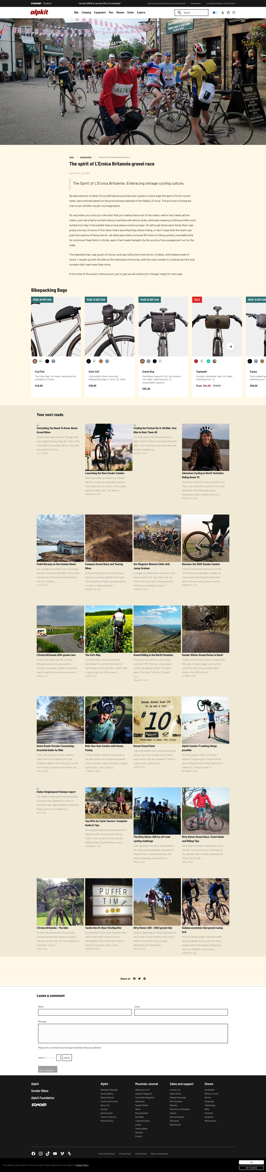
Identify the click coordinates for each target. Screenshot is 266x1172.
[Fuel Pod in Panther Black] (47, 361)
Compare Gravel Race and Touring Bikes (104, 566)
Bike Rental (175, 1124)
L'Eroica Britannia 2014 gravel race (56, 654)
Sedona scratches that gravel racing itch (202, 930)
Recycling (174, 1120)
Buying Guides (141, 1113)
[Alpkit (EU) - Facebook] (33, 1153)
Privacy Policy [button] (82, 1165)
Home (71, 157)
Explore (141, 12)
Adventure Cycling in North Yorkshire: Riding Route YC (203, 475)
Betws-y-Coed (211, 1093)
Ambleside (209, 1089)
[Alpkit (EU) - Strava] (69, 1153)
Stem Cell (94, 371)
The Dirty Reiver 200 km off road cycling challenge (152, 839)
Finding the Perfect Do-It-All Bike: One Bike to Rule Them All (155, 430)
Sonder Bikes (39, 1091)
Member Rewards (178, 1097)
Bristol (208, 1097)
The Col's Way (93, 654)
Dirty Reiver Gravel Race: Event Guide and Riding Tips (203, 839)
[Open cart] (228, 12)
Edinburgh (209, 1101)
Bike (76, 12)
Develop (139, 1132)
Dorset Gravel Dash (144, 745)
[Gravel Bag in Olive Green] (161, 361)
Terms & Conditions (106, 1153)
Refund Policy (107, 1120)
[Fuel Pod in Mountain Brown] (35, 361)
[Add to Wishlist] (77, 299)
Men (111, 12)
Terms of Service (108, 1116)
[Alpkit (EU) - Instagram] (40, 1153)
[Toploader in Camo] (214, 361)
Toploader (201, 371)
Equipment (100, 12)
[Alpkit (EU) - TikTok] (48, 1153)
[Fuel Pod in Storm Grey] (53, 361)
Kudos (138, 1124)
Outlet (130, 12)
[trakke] (47, 3)
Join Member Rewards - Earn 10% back (220, 3)
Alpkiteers (140, 1101)
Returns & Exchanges (180, 1109)
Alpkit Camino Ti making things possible (199, 748)
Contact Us (175, 1089)
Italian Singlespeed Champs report (56, 791)
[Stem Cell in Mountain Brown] (101, 361)
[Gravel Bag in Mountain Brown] (142, 361)
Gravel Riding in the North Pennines (153, 654)
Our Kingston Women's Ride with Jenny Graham (152, 566)
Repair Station (107, 1097)
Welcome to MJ (142, 1089)
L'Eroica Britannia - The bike (52, 927)
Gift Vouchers (176, 1101)
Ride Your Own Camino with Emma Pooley (104, 748)
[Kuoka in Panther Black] (250, 361)
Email (137, 1006)
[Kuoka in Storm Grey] (256, 361)
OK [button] (251, 1162)
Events (138, 1136)
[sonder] (36, 3)
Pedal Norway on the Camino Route (56, 564)
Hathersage (210, 1105)
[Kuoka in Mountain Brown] (262, 361)
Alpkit (35, 1084)
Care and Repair (177, 1116)
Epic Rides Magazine (144, 1097)
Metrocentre (210, 1120)
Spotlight (139, 1116)
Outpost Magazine (143, 1093)
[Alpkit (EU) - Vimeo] (62, 1153)
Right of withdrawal (159, 1153)
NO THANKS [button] (251, 1167)
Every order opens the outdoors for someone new (166, 3)
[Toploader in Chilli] (196, 361)
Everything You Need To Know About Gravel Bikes (57, 430)
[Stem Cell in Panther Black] (88, 361)
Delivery (173, 1105)
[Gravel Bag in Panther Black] (154, 361)
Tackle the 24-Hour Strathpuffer (103, 927)
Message (42, 1021)
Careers (104, 1109)
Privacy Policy (125, 1153)
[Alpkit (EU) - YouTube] (55, 1153)
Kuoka (253, 371)
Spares (173, 1113)
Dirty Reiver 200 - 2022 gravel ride (153, 927)
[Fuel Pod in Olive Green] (41, 361)
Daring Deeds (86, 157)
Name (41, 1006)
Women (120, 12)
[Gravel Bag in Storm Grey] (148, 361)
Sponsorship (106, 1113)
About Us (105, 1105)
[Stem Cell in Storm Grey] (107, 361)
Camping (86, 12)
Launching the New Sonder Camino (104, 473)
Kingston (209, 1116)
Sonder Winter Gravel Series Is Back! (202, 654)
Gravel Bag (148, 371)
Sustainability (195, 3)
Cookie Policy (141, 1153)
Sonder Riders (141, 1105)
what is (41, 1057)
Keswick (209, 1113)
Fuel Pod (39, 371)
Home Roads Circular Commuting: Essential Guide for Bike (56, 748)
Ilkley (207, 1109)
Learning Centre (142, 1120)
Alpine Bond (175, 1093)
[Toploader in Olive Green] (202, 361)
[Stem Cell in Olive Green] (95, 361)
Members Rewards (109, 1089)
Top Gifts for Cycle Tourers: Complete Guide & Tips (106, 823)
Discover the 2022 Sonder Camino (201, 564)
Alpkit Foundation (42, 1098)
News (138, 1109)
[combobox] (191, 12)
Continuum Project (109, 1101)
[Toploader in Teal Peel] (208, 361)
